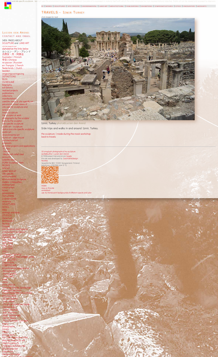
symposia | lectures (11, 254)
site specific (74, 6)
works (49, 6)
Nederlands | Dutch (12, 68)
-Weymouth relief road (13, 154)
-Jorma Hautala (10, 309)
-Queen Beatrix (10, 298)
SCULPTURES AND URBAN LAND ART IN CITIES (18, 258)
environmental (89, 6)
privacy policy (8, 334)
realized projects (10, 90)
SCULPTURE (8, 43)
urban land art (9, 170)
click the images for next (9, 46)
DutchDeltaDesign (70, 158)
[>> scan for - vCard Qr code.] (50, 175)
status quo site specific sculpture (18, 129)
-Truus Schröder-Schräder (15, 320)
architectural (117, 6)
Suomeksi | (7, 57)
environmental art (11, 134)
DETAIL (5, 207)
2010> (5, 251)
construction (8, 187)
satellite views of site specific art (17, 101)
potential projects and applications (18, 145)
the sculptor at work (11, 115)
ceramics (6, 201)
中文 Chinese (9, 59)
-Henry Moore (9, 318)
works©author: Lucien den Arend (55, 154)
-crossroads (8, 276)
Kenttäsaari (7, 220)
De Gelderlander (10, 348)
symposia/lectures (164, 6)
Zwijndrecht (8, 262)
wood (4, 279)
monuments (8, 195)
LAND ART (23, 43)
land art (103, 6)
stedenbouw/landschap (13, 345)
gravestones (8, 193)
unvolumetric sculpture (13, 231)
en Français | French (13, 65)
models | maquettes (12, 182)
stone (5, 281)
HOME (44, 185)
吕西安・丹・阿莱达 (13, 54)
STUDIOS (7, 215)
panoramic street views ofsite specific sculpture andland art (15, 107)
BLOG (4, 79)
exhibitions (146, 6)
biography (7, 84)
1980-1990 (7, 243)
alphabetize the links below (15, 48)
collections (7, 95)
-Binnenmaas (9, 270)
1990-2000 (7, 245)
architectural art (10, 140)
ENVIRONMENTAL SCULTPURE (17, 293)
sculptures (59, 6)
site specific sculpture (12, 123)
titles (4, 209)
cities (178, 6)
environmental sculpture (14, 179)
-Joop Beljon (8, 301)
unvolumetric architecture (14, 229)
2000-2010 (7, 248)
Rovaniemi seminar (11, 290)
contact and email (16, 36)
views (13, 159)
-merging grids (9, 273)
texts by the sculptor (12, 120)
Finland (5, 226)
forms (5, 190)
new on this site (47, 188)
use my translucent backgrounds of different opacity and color (66, 192)
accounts (201, 6)
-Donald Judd (8, 306)
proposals (7, 143)
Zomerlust (7, 218)
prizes (5, 323)
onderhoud (7, 351)
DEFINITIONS (9, 76)
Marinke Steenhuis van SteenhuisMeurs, (13, 342)
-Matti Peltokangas (11, 315)
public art (6, 131)
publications (132, 6)
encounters (189, 6)
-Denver (6, 151)
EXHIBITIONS (9, 237)
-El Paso (6, 148)
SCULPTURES (8, 204)
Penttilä (44, 160)
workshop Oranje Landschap (16, 287)
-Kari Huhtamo (9, 312)
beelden (6, 70)
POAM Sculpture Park (13, 162)
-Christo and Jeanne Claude (16, 304)
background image (11, 354)
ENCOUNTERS (9, 295)
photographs (8, 326)
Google (69, 156)
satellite (6, 159)
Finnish (17, 57)
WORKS (6, 165)
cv (42, 6)
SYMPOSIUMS (9, 265)
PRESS (5, 332)
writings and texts (11, 212)
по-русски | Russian (12, 62)
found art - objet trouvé (13, 137)
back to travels (48, 136)
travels (5, 329)
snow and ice (8, 284)
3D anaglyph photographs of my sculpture (58, 151)
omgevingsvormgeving (13, 73)
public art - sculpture (12, 126)
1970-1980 (7, 240)
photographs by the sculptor (15, 118)
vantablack (45, 190)
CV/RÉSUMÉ (8, 82)
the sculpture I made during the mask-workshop (66, 133)
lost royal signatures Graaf (15, 337)
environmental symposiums (15, 268)
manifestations (9, 98)
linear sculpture (10, 112)
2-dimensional (9, 198)
